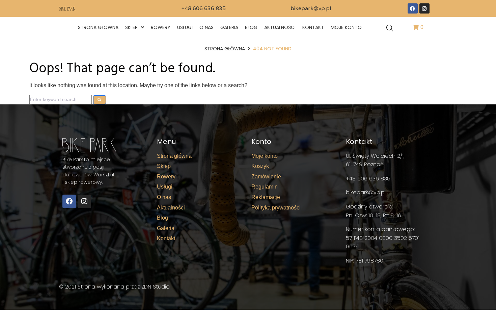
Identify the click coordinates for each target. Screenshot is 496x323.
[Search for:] (60, 99)
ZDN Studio (155, 287)
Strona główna (224, 48)
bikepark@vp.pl (311, 8)
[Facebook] (413, 8)
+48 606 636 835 (204, 8)
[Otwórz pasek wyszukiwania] (389, 27)
